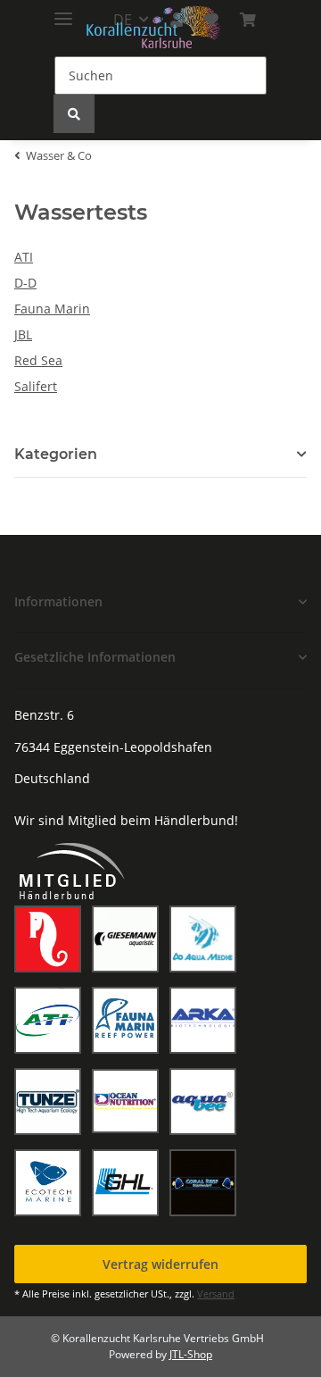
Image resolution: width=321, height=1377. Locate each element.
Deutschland (52, 778)
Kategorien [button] (55, 454)
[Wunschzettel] (211, 20)
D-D (25, 282)
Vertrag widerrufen (160, 1264)
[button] (160, 601)
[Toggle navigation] (63, 11)
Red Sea (38, 360)
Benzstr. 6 (44, 714)
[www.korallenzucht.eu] (153, 27)
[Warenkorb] (248, 20)
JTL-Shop (190, 1354)
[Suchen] (74, 114)
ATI (23, 256)
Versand (216, 1293)
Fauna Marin (52, 308)
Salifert (35, 386)
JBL (23, 334)
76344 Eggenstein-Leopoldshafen (113, 747)
